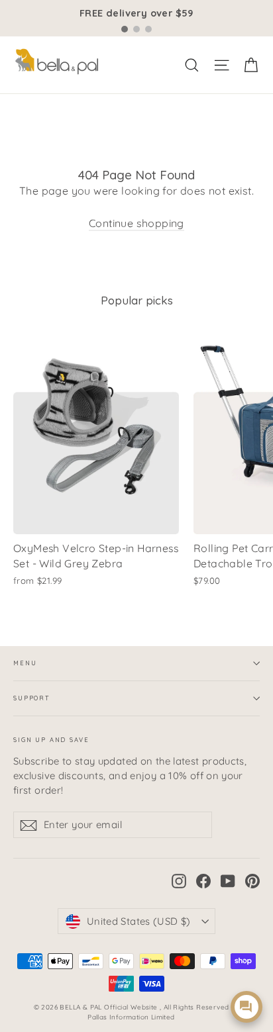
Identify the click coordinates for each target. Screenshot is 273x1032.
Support (31, 698)
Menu (24, 663)
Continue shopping (136, 223)
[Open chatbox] (246, 1007)
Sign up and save (51, 739)
